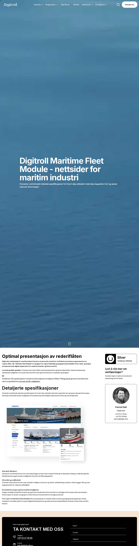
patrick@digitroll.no (121, 419)
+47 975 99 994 (121, 416)
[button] (121, 359)
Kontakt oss (129, 5)
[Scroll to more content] (69, 344)
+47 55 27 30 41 (121, 414)
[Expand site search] (118, 4)
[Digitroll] (10, 5)
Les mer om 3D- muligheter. (29, 381)
